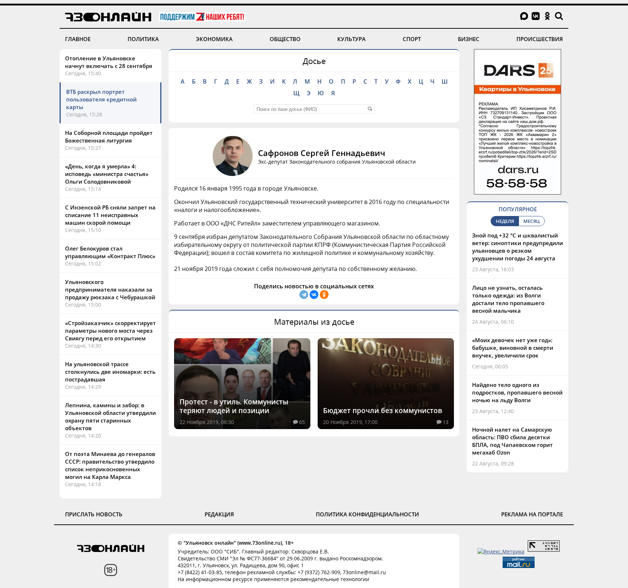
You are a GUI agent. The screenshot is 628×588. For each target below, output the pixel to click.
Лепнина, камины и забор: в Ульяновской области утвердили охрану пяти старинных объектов (110, 416)
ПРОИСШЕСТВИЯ (539, 39)
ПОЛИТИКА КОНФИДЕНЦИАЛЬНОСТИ (367, 514)
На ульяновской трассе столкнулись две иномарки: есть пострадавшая (110, 371)
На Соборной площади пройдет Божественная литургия (109, 136)
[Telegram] (303, 294)
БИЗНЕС (468, 39)
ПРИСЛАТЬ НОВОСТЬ (93, 514)
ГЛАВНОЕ (77, 39)
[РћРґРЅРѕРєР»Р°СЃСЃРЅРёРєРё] (324, 294)
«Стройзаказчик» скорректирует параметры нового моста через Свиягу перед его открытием (110, 330)
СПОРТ (412, 39)
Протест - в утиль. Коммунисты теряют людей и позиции (234, 406)
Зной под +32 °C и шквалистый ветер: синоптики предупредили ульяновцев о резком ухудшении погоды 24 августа (517, 247)
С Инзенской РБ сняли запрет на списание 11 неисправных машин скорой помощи (110, 215)
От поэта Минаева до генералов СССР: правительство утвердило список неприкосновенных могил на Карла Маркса (110, 465)
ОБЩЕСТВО (285, 39)
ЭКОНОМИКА (214, 39)
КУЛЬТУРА (351, 39)
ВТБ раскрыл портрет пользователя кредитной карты (101, 99)
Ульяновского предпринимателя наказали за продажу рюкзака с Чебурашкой (110, 289)
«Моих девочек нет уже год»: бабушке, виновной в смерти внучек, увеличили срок (512, 347)
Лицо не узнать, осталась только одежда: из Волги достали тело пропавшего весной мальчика (508, 299)
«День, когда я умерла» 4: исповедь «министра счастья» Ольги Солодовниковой (106, 174)
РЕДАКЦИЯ (219, 514)
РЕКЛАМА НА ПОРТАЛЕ (532, 514)
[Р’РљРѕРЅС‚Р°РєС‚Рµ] (314, 294)
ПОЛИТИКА (143, 39)
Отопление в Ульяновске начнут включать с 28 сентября (108, 62)
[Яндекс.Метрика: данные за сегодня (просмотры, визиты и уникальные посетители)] (501, 551)
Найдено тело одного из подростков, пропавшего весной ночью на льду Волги (517, 392)
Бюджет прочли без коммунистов (382, 410)
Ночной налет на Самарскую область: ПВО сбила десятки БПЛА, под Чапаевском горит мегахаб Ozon (512, 441)
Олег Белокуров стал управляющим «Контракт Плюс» (110, 252)
